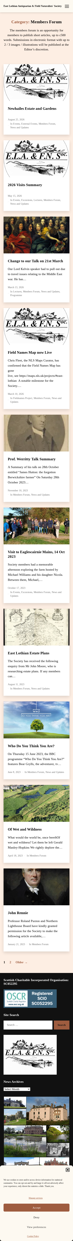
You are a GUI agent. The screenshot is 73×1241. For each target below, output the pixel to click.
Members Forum (47, 123)
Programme (16, 295)
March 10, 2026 (16, 394)
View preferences (36, 1227)
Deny (36, 1217)
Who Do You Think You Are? (31, 746)
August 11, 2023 (16, 684)
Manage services (36, 1198)
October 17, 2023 (16, 588)
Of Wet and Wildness (25, 829)
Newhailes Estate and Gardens (32, 108)
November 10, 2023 (18, 490)
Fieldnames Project (22, 398)
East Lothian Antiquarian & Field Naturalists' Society (33, 6)
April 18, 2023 (15, 855)
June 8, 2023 (14, 772)
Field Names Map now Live (30, 352)
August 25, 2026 (16, 119)
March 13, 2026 (16, 287)
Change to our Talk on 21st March (35, 261)
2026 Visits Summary (25, 185)
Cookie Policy (33, 1236)
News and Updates (19, 127)
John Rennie (18, 913)
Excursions (26, 200)
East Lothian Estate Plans (28, 653)
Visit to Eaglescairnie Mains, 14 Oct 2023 (36, 554)
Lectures (38, 200)
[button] (67, 1170)
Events (16, 123)
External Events (29, 123)
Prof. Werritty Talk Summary (32, 459)
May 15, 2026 (15, 196)
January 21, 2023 (16, 944)
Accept (36, 1207)
